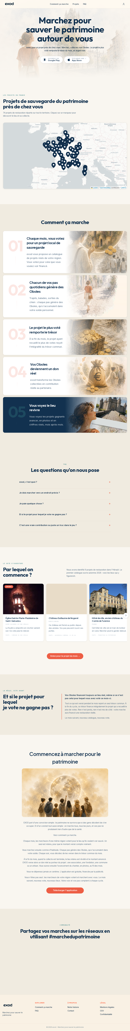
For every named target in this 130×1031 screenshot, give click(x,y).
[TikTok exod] (61, 978)
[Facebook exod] (69, 978)
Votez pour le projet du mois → (65, 656)
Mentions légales (107, 1007)
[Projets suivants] (125, 615)
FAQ (84, 4)
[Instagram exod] (53, 978)
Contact (71, 1011)
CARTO (123, 188)
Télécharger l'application (65, 890)
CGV (102, 1011)
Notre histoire (73, 1007)
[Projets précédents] (4, 615)
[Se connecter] (123, 4)
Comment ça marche (59, 4)
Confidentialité (106, 1014)
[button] (63, 141)
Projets (76, 4)
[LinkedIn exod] (77, 978)
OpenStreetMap (105, 188)
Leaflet (95, 188)
